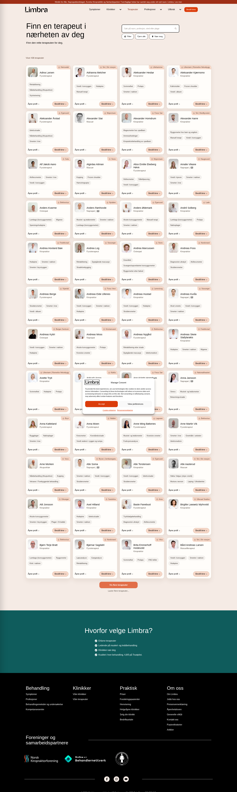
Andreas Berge (48, 294)
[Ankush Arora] (80, 377)
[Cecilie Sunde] (127, 680)
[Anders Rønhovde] (80, 207)
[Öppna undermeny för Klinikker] (120, 9)
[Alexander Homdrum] (127, 118)
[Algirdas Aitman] (80, 164)
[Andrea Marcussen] (127, 248)
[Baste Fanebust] (127, 504)
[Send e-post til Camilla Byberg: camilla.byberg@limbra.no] (51, 592)
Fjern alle (141, 36)
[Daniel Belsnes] (173, 766)
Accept (101, 404)
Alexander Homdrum (144, 118)
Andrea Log (93, 248)
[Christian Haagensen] (33, 720)
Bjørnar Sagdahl (95, 545)
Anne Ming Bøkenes (144, 423)
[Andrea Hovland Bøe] (33, 248)
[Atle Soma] (80, 464)
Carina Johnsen (142, 588)
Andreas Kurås (188, 294)
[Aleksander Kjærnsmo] (173, 72)
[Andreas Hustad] (127, 293)
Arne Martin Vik (188, 423)
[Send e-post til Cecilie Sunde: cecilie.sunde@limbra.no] (157, 683)
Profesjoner (150, 9)
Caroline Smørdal (96, 634)
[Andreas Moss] (80, 334)
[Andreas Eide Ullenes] (80, 293)
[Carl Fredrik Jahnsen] (173, 588)
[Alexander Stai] (80, 118)
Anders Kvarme (48, 207)
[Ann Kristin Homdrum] (127, 377)
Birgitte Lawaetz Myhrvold (194, 504)
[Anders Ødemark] (127, 207)
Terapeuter (133, 9)
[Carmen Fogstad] (33, 634)
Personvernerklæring (125, 410)
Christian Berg (188, 680)
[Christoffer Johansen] (33, 766)
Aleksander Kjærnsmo (192, 72)
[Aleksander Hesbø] (127, 72)
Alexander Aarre (189, 118)
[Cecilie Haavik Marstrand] (80, 680)
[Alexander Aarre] (173, 118)
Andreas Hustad (142, 294)
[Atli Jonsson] (33, 504)
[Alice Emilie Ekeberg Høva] (127, 164)
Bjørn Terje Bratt (48, 545)
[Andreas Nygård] (127, 334)
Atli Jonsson (46, 504)
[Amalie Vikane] (173, 164)
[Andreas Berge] (33, 293)
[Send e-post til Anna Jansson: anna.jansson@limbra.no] (192, 381)
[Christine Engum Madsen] (173, 720)
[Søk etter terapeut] (175, 28)
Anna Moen (93, 423)
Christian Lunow (95, 720)
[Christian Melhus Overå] (127, 720)
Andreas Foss (188, 248)
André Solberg (188, 207)
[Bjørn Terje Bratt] (33, 544)
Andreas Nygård (142, 334)
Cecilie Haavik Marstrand (100, 680)
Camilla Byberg (48, 588)
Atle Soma (92, 464)
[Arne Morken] (33, 464)
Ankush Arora (94, 378)
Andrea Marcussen (143, 248)
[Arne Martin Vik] (173, 423)
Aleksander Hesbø (143, 72)
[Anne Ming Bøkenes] (127, 423)
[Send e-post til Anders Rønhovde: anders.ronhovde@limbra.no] (98, 211)
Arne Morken (47, 464)
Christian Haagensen (51, 720)
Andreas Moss (94, 334)
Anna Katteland (48, 423)
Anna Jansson (188, 378)
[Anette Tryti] (33, 377)
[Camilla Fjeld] (80, 588)
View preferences (135, 404)
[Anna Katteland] (33, 423)
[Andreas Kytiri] (33, 334)
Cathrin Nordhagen (190, 634)
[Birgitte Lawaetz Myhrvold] (173, 504)
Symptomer (94, 9)
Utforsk (171, 9)
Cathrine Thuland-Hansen (54, 680)
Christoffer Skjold (96, 766)
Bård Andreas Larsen (192, 545)
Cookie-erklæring (109, 410)
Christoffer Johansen (51, 766)
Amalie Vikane (188, 164)
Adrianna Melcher (96, 72)
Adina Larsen (47, 72)
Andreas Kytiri (47, 334)
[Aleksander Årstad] (33, 118)
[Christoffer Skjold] (80, 766)
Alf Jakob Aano (48, 164)
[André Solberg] (173, 207)
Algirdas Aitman (95, 164)
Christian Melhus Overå (146, 720)
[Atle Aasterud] (173, 464)
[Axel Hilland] (80, 504)
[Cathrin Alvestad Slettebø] (127, 634)
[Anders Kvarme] (33, 207)
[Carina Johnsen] (127, 588)
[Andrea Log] (80, 248)
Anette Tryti (46, 378)
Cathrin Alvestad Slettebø (147, 634)
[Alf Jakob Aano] (33, 164)
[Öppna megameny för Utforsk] (180, 9)
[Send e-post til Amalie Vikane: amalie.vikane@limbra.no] (192, 168)
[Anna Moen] (80, 423)
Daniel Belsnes (188, 766)
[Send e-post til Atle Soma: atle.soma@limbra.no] (98, 467)
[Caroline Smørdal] (80, 634)
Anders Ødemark (142, 207)
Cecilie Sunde (141, 680)
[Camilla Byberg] (33, 588)
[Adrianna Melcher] (80, 72)
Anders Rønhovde (96, 207)
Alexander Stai (95, 118)
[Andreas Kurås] (173, 293)
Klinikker (111, 9)
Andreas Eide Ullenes (98, 294)
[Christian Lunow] (80, 720)
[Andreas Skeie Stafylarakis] (173, 334)
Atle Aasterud (187, 464)
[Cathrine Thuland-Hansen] (33, 680)
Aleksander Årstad (50, 118)
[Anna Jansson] (173, 377)
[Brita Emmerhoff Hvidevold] (127, 544)
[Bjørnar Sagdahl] (80, 544)
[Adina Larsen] (33, 72)
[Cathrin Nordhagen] (173, 634)
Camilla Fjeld (94, 588)
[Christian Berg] (173, 680)
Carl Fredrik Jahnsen (191, 588)
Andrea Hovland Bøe (51, 248)
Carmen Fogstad (49, 634)
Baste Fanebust (142, 504)
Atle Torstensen (141, 464)
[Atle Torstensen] (127, 464)
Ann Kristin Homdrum (145, 378)
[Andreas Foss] (173, 248)
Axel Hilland (93, 504)
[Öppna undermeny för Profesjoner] (161, 9)
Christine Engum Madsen (194, 720)
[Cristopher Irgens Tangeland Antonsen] (127, 766)
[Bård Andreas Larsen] (173, 544)
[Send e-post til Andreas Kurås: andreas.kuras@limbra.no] (192, 297)
